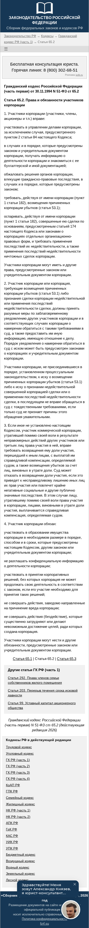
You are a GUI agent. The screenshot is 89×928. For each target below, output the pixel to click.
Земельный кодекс (20, 873)
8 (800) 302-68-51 (60, 70)
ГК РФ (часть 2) (18, 766)
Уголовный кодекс (20, 753)
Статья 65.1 (22, 659)
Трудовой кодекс (19, 747)
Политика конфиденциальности (44, 919)
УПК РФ (12, 848)
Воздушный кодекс (20, 861)
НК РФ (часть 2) (18, 817)
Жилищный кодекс (20, 804)
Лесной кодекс (17, 880)
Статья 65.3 (66, 659)
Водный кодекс (17, 867)
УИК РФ (12, 842)
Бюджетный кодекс (20, 854)
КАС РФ (12, 836)
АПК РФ (12, 823)
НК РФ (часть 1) (18, 810)
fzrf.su (44, 923)
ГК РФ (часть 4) (18, 779)
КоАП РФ (13, 785)
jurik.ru (79, 74)
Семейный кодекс (20, 798)
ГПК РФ (12, 791)
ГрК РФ (11, 829)
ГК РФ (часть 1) (18, 760)
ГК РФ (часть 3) (18, 772)
